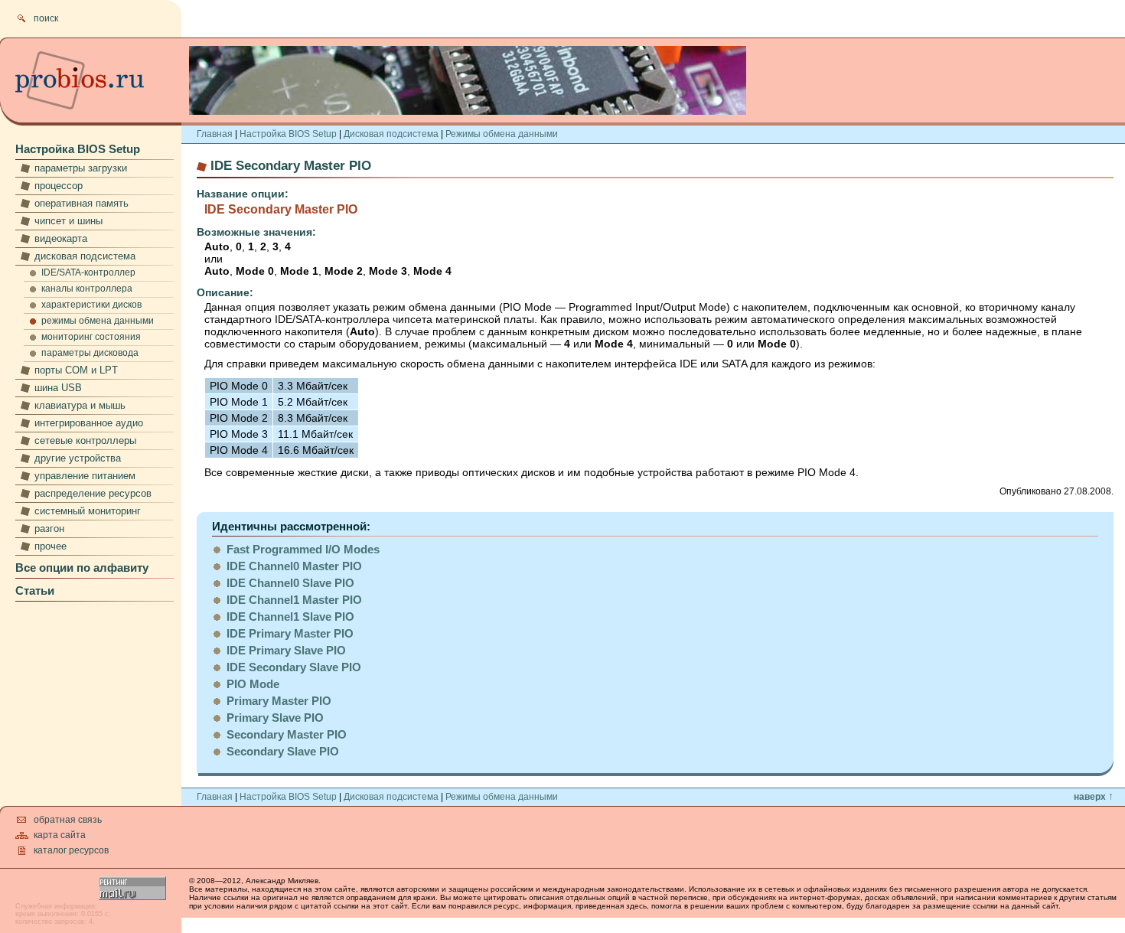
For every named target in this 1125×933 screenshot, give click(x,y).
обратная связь (68, 819)
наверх (1094, 796)
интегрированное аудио (88, 423)
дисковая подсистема (84, 256)
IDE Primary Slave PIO (286, 650)
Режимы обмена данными (501, 134)
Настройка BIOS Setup (77, 148)
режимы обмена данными (97, 320)
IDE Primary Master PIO (290, 633)
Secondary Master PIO (287, 734)
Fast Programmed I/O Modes (303, 549)
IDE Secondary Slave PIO (294, 667)
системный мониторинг (87, 511)
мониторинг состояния (91, 336)
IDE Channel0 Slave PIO (290, 582)
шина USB (58, 387)
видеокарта (60, 238)
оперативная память (81, 203)
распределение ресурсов (93, 493)
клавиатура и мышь (80, 405)
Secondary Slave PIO (283, 751)
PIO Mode (253, 683)
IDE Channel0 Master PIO (294, 566)
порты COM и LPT (76, 370)
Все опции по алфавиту (81, 567)
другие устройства (77, 458)
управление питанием (84, 475)
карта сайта (60, 835)
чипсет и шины (68, 221)
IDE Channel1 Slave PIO (290, 616)
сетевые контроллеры (85, 440)
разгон (49, 528)
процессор (58, 185)
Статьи (34, 590)
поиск (46, 18)
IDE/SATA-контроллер (88, 272)
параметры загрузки (80, 168)
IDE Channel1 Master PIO (294, 599)
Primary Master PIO (279, 700)
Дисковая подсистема (391, 134)
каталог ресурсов (71, 850)
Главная (215, 134)
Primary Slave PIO (275, 717)
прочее (50, 546)
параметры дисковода (90, 352)
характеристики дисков (91, 304)
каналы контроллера (86, 288)
